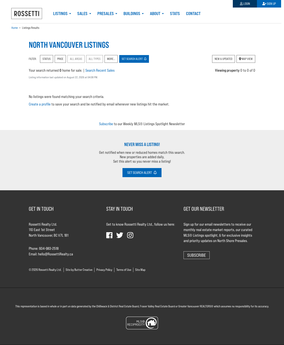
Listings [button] (60, 13)
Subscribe (106, 124)
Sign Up (271, 4)
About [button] (155, 13)
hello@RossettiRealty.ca (55, 254)
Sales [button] (82, 13)
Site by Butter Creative (79, 270)
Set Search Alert (140, 173)
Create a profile (40, 104)
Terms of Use (123, 270)
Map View (247, 58)
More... (111, 58)
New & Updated (223, 58)
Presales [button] (106, 13)
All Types (94, 58)
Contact (193, 13)
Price (60, 58)
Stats (175, 13)
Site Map (140, 270)
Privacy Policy (104, 270)
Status (47, 58)
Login (246, 4)
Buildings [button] (132, 13)
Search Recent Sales (100, 70)
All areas (76, 58)
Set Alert (133, 58)
